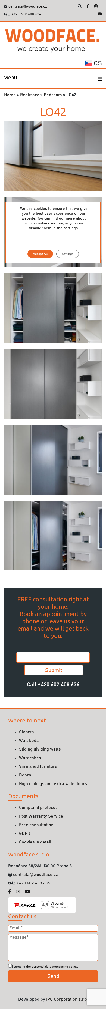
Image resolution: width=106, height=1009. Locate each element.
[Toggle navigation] (100, 79)
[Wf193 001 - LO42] (53, 535)
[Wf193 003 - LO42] (53, 383)
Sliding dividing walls (40, 749)
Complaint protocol (38, 807)
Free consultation (36, 825)
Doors (25, 775)
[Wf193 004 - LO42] (53, 307)
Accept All (40, 253)
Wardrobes (30, 758)
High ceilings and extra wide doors (53, 784)
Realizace (29, 95)
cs (97, 63)
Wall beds (29, 740)
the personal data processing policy (51, 966)
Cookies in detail (35, 842)
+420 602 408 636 (25, 14)
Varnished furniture (38, 766)
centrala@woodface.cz (27, 6)
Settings (67, 253)
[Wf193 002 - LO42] (53, 460)
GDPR (24, 833)
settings (71, 228)
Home (10, 95)
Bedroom (53, 95)
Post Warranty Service (41, 816)
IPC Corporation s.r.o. (67, 999)
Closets (26, 732)
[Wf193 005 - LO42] (53, 156)
